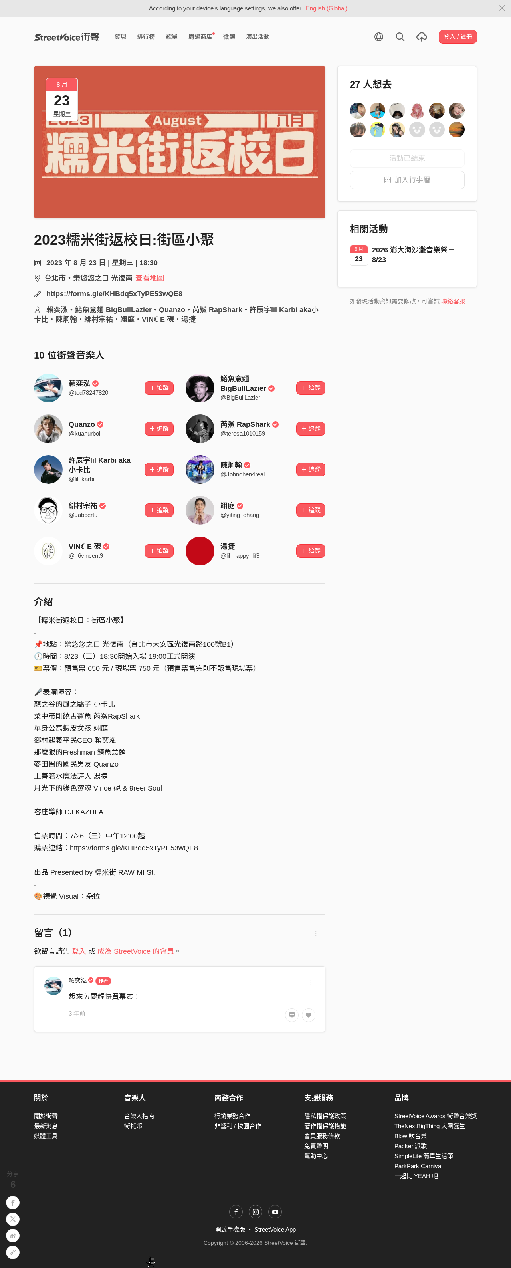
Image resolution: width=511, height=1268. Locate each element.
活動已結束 (407, 158)
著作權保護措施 (325, 1126)
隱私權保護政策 (325, 1116)
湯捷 (227, 547)
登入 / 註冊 (458, 36)
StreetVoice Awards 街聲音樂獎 (435, 1116)
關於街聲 (46, 1116)
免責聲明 (316, 1146)
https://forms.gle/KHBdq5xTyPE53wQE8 (114, 294)
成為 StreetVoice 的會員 (135, 951)
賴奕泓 (79, 384)
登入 (79, 951)
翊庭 (227, 506)
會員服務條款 (322, 1136)
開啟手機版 (230, 1229)
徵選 (229, 36)
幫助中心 (316, 1156)
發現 (120, 36)
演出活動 (258, 36)
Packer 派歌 (410, 1146)
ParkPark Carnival (418, 1166)
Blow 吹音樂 (410, 1136)
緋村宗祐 (83, 506)
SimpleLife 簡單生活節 (423, 1156)
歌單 (172, 36)
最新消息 (46, 1126)
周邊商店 (200, 36)
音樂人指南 (139, 1116)
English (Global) (326, 8)
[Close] (502, 8)
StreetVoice (67, 37)
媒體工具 (46, 1136)
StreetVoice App (275, 1229)
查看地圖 (149, 278)
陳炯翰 (231, 465)
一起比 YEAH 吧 (416, 1176)
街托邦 (133, 1126)
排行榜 (146, 36)
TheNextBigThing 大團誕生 (429, 1126)
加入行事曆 (412, 180)
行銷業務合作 (232, 1116)
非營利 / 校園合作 (237, 1126)
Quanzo (82, 424)
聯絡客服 (453, 301)
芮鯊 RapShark (245, 424)
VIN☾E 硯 (85, 547)
